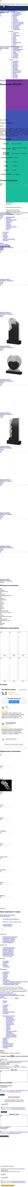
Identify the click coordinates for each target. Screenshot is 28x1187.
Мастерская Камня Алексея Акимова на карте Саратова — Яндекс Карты (14, 747)
